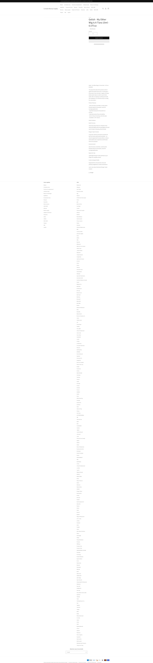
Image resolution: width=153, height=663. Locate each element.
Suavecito (78, 636)
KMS (77, 240)
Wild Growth (79, 641)
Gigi (77, 193)
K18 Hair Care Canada (81, 438)
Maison (45, 185)
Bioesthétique (79, 216)
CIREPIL (78, 326)
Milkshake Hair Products (81, 643)
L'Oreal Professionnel (81, 465)
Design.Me (79, 360)
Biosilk (78, 305)
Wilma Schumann (80, 615)
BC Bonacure (79, 288)
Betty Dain (79, 301)
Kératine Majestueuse (81, 227)
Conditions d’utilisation (82, 662)
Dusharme (79, 368)
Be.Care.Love (79, 292)
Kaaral (78, 440)
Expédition (46, 195)
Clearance (45, 214)
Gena (78, 396)
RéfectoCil (79, 244)
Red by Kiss (79, 563)
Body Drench (79, 313)
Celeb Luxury (79, 320)
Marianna (78, 632)
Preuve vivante (79, 221)
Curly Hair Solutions (81, 345)
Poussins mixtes (80, 191)
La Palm (78, 468)
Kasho (78, 444)
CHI (77, 322)
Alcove (78, 628)
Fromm (78, 389)
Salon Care (79, 573)
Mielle (78, 237)
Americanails (79, 271)
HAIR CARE (46, 206)
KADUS (78, 442)
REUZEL (78, 214)
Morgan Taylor (79, 491)
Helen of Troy (79, 408)
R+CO (78, 560)
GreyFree (78, 404)
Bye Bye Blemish (80, 626)
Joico (78, 436)
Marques (45, 199)
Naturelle (78, 503)
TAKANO (78, 596)
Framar (78, 385)
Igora (78, 421)
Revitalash (79, 567)
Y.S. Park (78, 617)
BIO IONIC (79, 303)
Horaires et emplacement (48, 189)
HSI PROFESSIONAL (80, 415)
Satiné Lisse (79, 248)
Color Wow (79, 335)
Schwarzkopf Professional (82, 582)
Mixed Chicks (79, 487)
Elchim (78, 370)
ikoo (77, 423)
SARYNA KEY (79, 575)
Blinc (78, 309)
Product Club (79, 546)
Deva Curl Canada (80, 362)
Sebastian (79, 584)
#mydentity (79, 256)
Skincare (45, 208)
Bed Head (78, 294)
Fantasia (78, 377)
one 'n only (79, 518)
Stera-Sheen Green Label (81, 592)
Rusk (78, 571)
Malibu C (78, 474)
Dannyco (78, 347)
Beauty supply (46, 210)
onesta (78, 208)
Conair (78, 339)
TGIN (78, 598)
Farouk (78, 379)
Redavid (78, 565)
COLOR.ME (79, 337)
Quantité (90, 31)
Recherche (79, 185)
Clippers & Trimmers (47, 212)
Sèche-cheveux (46, 204)
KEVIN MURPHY (79, 457)
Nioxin (78, 508)
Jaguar (78, 430)
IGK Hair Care (79, 419)
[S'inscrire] (86, 652)
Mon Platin (79, 189)
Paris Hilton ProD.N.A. (81, 531)
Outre (78, 529)
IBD (77, 417)
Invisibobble (79, 425)
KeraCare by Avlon (80, 449)
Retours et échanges (48, 193)
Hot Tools (78, 413)
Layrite (78, 470)
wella (45, 216)
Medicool (78, 484)
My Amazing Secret (80, 501)
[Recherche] (103, 8)
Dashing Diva (79, 349)
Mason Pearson (80, 480)
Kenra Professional (80, 446)
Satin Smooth (79, 579)
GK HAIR (78, 400)
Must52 (78, 499)
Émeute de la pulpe (80, 210)
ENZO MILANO (79, 373)
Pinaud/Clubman (80, 539)
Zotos (78, 622)
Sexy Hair (78, 586)
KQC (44, 225)
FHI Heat (78, 383)
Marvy (78, 478)
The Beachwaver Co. (80, 601)
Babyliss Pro (79, 284)
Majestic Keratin (80, 472)
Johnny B (78, 434)
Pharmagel (79, 535)
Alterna (78, 267)
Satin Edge (79, 577)
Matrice (78, 195)
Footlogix (78, 206)
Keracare (78, 225)
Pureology (79, 554)
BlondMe (78, 311)
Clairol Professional (80, 330)
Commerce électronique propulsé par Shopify (60, 662)
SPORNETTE (79, 588)
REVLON (78, 569)
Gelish (78, 394)
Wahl (78, 611)
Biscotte (78, 242)
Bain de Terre (79, 204)
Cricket (78, 341)
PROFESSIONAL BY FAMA (81, 550)
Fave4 (78, 381)
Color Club (79, 332)
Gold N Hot (79, 402)
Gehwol (78, 630)
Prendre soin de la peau (81, 197)
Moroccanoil (79, 493)
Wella (78, 613)
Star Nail (78, 590)
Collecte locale (46, 191)
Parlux (78, 533)
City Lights (79, 328)
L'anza (78, 463)
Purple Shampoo (80, 556)
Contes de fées (79, 231)
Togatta (78, 605)
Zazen (78, 620)
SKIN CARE (46, 221)
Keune (78, 455)
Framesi (78, 387)
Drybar (78, 366)
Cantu (78, 318)
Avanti (78, 282)
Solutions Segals (80, 233)
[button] (99, 41)
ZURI (78, 624)
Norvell (78, 512)
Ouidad (78, 527)
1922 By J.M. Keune (80, 259)
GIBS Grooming (80, 398)
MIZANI (78, 489)
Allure (78, 265)
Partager (91, 172)
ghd (77, 202)
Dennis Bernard (80, 354)
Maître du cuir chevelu (81, 246)
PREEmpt (78, 544)
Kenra (78, 199)
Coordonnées (99, 662)
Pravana (78, 541)
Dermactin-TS (79, 358)
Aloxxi (78, 263)
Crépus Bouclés (80, 254)
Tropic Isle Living (80, 645)
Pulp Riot (78, 552)
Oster (78, 235)
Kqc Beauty (79, 461)
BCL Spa (78, 290)
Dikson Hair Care (80, 364)
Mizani (78, 223)
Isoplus (78, 427)
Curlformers (79, 343)
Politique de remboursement (73, 662)
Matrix (78, 482)
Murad (78, 495)
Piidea (78, 537)
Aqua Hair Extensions (81, 275)
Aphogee (78, 273)
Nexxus (78, 506)
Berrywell (78, 299)
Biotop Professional (80, 307)
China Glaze (79, 324)
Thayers (45, 223)
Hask (78, 406)
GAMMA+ (78, 392)
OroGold (78, 522)
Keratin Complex (80, 453)
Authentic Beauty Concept (82, 280)
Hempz (78, 411)
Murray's (78, 497)
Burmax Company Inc (81, 316)
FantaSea (78, 375)
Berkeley (78, 297)
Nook (78, 510)
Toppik (78, 609)
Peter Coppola (79, 634)
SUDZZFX (78, 594)
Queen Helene (79, 558)
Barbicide (78, 286)
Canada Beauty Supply (49, 662)
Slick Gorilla (79, 639)
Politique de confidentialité (91, 662)
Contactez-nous (47, 187)
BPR (77, 229)
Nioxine (78, 212)
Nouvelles (45, 202)
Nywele (78, 514)
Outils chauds (79, 218)
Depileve (78, 356)
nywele (45, 227)
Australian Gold (80, 278)
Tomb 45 (78, 607)
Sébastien (79, 252)
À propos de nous (47, 197)
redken (45, 218)
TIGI (77, 603)
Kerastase (79, 451)
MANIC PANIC (79, 476)
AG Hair (78, 261)
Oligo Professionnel (80, 516)
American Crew (80, 269)
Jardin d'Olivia (79, 250)
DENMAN (78, 351)
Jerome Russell (80, 432)
